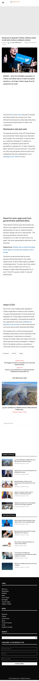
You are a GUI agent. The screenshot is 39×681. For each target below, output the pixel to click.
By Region (5, 600)
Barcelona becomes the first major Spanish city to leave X (25, 532)
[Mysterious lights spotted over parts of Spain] (7, 566)
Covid (3, 625)
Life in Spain (5, 597)
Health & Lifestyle (7, 627)
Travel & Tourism (7, 623)
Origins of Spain (6, 604)
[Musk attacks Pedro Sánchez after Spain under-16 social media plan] (7, 523)
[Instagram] (33, 2)
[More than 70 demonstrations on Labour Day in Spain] (7, 544)
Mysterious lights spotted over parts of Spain (26, 564)
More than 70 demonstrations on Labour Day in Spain (24, 542)
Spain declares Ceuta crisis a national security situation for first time (25, 483)
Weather (4, 593)
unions (21, 353)
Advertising (5, 591)
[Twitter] (31, 2)
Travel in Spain (6, 602)
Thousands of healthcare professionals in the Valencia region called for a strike (25, 554)
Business (4, 614)
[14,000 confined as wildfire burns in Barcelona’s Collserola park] (19, 393)
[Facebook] (29, 2)
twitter (14, 353)
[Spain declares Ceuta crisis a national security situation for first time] (7, 484)
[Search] (36, 2)
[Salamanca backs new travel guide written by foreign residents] (7, 505)
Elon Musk (6, 353)
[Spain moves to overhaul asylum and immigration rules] (7, 473)
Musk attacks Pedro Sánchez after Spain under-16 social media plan (25, 521)
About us (4, 589)
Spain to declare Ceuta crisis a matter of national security (24, 492)
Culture (4, 616)
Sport (3, 621)
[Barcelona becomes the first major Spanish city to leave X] (7, 534)
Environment (5, 618)
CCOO (19, 115)
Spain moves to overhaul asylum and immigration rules (25, 471)
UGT (12, 115)
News (3, 595)
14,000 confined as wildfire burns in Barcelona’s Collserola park (25, 460)
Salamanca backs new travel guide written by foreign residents (25, 503)
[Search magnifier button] (36, 637)
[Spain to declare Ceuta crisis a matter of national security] (7, 495)
